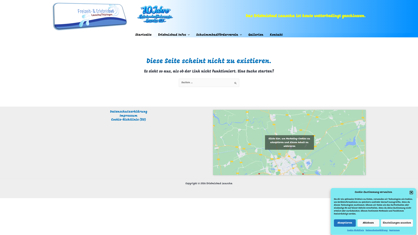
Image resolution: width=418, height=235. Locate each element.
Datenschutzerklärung (377, 230)
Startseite (143, 35)
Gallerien (255, 35)
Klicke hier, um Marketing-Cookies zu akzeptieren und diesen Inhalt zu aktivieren (289, 142)
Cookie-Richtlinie (355, 230)
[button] (411, 192)
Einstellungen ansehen (397, 223)
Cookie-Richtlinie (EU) (128, 119)
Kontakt (276, 35)
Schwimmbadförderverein (217, 35)
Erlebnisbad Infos (172, 35)
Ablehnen (368, 223)
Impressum (394, 230)
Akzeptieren (345, 223)
